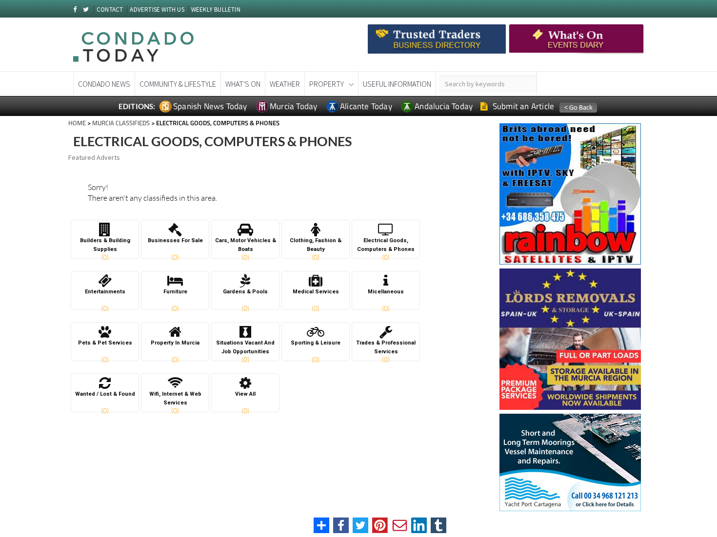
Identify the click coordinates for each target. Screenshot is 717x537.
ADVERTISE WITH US (157, 9)
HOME (77, 123)
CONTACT (110, 9)
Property (326, 84)
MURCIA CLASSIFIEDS (121, 123)
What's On (242, 84)
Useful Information (397, 84)
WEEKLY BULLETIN (215, 9)
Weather (285, 84)
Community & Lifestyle (177, 84)
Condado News (104, 84)
